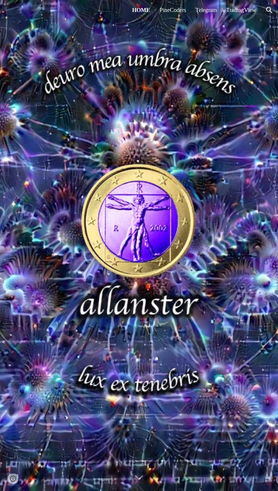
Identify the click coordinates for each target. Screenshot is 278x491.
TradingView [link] (241, 10)
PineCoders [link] (173, 10)
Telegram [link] (206, 10)
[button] (269, 10)
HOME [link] (141, 10)
